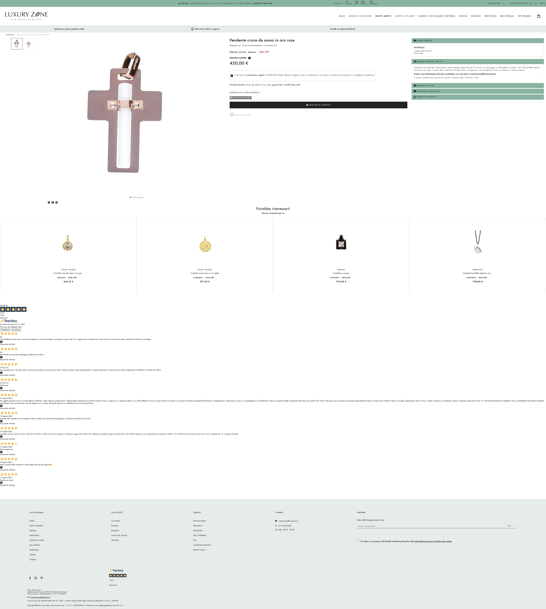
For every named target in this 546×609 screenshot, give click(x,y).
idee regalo (507, 16)
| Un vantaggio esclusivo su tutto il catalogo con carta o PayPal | (225, 3)
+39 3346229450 (284, 526)
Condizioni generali (202, 545)
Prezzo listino (238, 52)
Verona (32, 559)
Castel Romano (36, 526)
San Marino (34, 545)
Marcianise (34, 535)
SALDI (342, 16)
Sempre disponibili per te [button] (429, 61)
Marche (114, 526)
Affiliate (115, 540)
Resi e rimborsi (199, 535)
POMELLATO (478, 269)
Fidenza (32, 530)
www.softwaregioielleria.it (104, 605)
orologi (476, 16)
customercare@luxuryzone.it (287, 521)
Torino (32, 555)
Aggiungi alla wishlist (242, 115)
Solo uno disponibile (241, 98)
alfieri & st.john (404, 16)
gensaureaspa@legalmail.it (40, 597)
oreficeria (490, 16)
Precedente (5, 329)
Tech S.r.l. (120, 605)
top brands (524, 16)
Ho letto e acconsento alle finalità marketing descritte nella (406, 541)
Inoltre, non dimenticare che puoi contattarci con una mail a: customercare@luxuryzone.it (455, 74)
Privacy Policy (199, 550)
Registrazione (199, 521)
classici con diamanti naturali (436, 16)
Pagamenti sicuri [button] (425, 85)
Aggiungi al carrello (319, 105)
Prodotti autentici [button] (426, 97)
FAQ (194, 540)
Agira (31, 521)
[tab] (478, 40)
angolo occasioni (360, 16)
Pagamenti (198, 526)
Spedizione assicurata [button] (428, 91)
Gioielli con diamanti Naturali (342, 29)
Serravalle (34, 550)
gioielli (463, 16)
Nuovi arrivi (383, 16)
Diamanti (115, 530)
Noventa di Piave (36, 540)
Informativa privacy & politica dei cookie (433, 541)
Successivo (16, 329)
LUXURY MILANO (68, 269)
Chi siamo (115, 521)
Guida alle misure (119, 535)
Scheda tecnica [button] (424, 40)
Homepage (10, 35)
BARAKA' (233, 45)
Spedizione (197, 530)
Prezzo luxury (238, 57)
